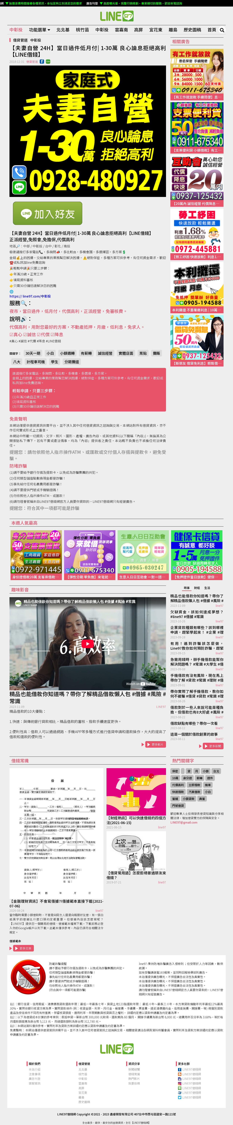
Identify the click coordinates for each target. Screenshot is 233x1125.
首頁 (212, 29)
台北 (216, 771)
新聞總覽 (134, 1069)
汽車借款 (194, 792)
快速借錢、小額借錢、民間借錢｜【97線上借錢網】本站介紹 (116, 1048)
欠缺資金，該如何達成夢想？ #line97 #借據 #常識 (197, 614)
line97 (220, 605)
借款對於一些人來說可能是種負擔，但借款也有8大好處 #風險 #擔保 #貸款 (197, 710)
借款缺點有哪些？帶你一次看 (194, 723)
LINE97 (161, 706)
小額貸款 (188, 798)
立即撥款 (194, 785)
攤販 (156, 353)
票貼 (143, 353)
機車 (208, 785)
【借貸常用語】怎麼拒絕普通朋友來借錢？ (136, 875)
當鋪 (175, 798)
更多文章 (25, 948)
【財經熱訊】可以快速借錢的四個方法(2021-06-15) (136, 820)
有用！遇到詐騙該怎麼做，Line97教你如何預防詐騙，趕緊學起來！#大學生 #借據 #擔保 (197, 646)
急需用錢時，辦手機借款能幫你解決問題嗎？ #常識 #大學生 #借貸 (197, 662)
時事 (187, 588)
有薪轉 (86, 353)
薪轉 (199, 778)
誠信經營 (105, 353)
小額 (206, 771)
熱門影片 (134, 1078)
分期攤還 (71, 361)
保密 (175, 771)
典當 (202, 798)
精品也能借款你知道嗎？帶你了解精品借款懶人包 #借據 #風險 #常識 (87, 697)
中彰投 (16, 29)
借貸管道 (20, 40)
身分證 (187, 778)
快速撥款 (178, 792)
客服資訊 (34, 1083)
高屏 (138, 29)
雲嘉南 (121, 29)
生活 (207, 588)
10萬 (175, 778)
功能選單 (37, 29)
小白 (50, 353)
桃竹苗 (82, 29)
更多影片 (157, 744)
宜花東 (155, 29)
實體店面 (126, 353)
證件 (210, 778)
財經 (197, 588)
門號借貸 (178, 805)
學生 (54, 361)
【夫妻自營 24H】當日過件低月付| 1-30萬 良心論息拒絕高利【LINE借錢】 (116, 15)
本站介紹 (34, 1069)
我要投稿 (134, 1083)
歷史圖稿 (192, 29)
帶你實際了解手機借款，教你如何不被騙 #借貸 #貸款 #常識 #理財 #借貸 (197, 694)
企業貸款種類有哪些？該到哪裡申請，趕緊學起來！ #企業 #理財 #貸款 (197, 630)
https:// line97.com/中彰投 (30, 296)
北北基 (63, 29)
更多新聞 (215, 746)
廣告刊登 (34, 1078)
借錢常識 (134, 1074)
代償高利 (178, 785)
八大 (16, 361)
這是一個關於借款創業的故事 (194, 734)
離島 (173, 29)
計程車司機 (36, 361)
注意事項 (34, 1074)
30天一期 (32, 353)
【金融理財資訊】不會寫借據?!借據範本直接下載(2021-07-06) (56, 903)
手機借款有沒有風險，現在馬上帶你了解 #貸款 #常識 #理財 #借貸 (197, 678)
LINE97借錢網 (191, 1069)
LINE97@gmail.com (183, 822)
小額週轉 (67, 353)
